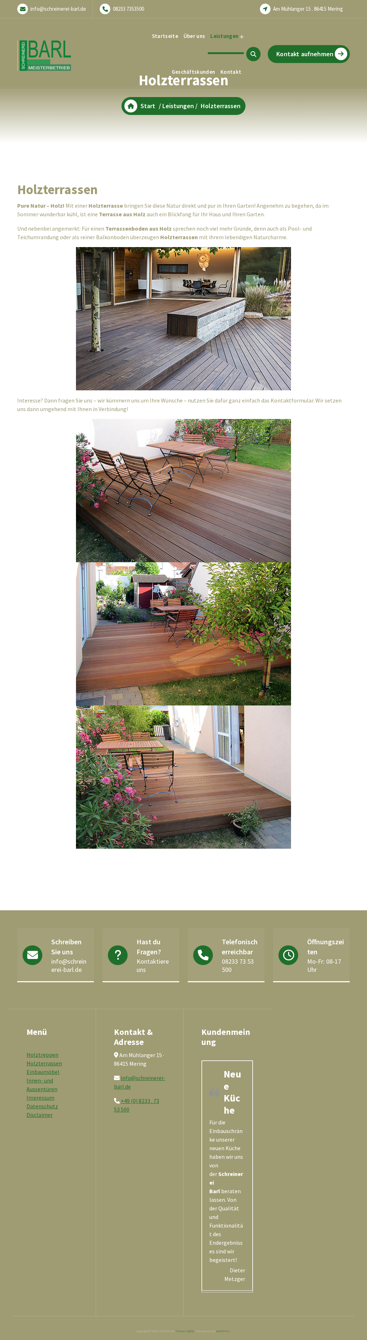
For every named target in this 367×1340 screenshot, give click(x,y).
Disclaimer (40, 1114)
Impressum (40, 1097)
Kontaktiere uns (153, 965)
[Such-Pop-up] (253, 54)
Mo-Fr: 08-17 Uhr (324, 965)
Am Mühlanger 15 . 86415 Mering (308, 8)
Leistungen (224, 36)
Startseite (165, 36)
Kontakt (230, 71)
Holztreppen (42, 1054)
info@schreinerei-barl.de (58, 8)
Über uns (194, 36)
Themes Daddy (184, 1331)
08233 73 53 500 (238, 965)
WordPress (223, 1331)
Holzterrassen (44, 1063)
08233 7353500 (128, 8)
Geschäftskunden (193, 71)
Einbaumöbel (43, 1071)
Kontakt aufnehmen (304, 54)
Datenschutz (42, 1106)
